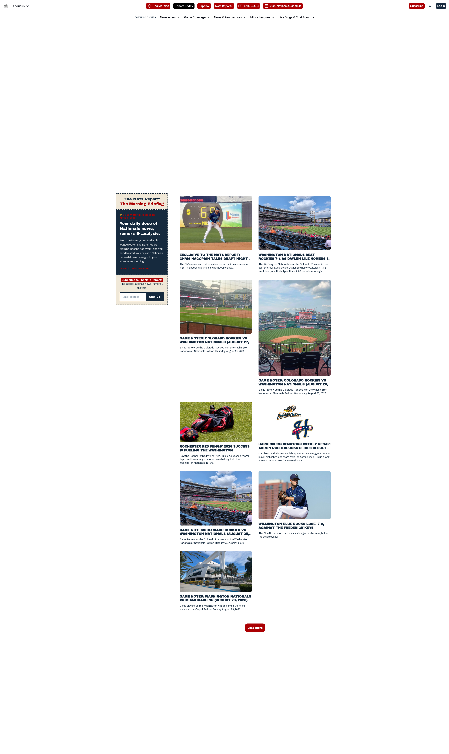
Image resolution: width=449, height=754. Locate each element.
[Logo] (6, 6)
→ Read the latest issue (134, 268)
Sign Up (154, 296)
